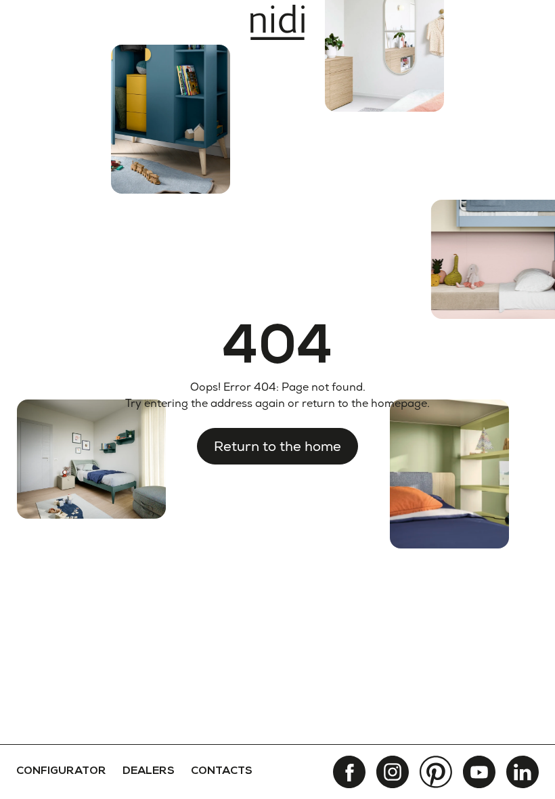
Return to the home (277, 446)
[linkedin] (522, 772)
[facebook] (349, 772)
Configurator (61, 771)
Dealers (149, 771)
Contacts (221, 771)
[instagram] (392, 772)
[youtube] (479, 772)
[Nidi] (277, 22)
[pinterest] (436, 772)
